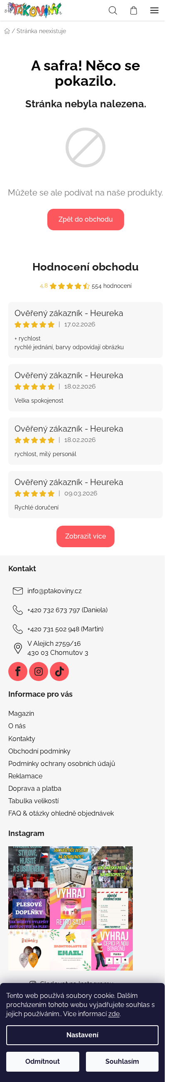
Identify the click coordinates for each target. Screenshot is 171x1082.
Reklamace (25, 776)
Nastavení (82, 1035)
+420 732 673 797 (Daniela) (67, 610)
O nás (17, 726)
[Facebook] (17, 671)
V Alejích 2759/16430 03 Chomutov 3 (57, 648)
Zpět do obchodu (86, 219)
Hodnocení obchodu (85, 267)
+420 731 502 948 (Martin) (65, 629)
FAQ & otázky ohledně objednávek (61, 813)
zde (114, 1014)
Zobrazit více (85, 536)
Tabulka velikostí (33, 801)
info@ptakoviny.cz (54, 591)
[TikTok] (59, 671)
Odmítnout (42, 1061)
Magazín (21, 713)
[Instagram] (38, 671)
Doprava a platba (34, 788)
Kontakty (21, 739)
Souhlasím (122, 1061)
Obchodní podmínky (39, 751)
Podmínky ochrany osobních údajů (61, 764)
